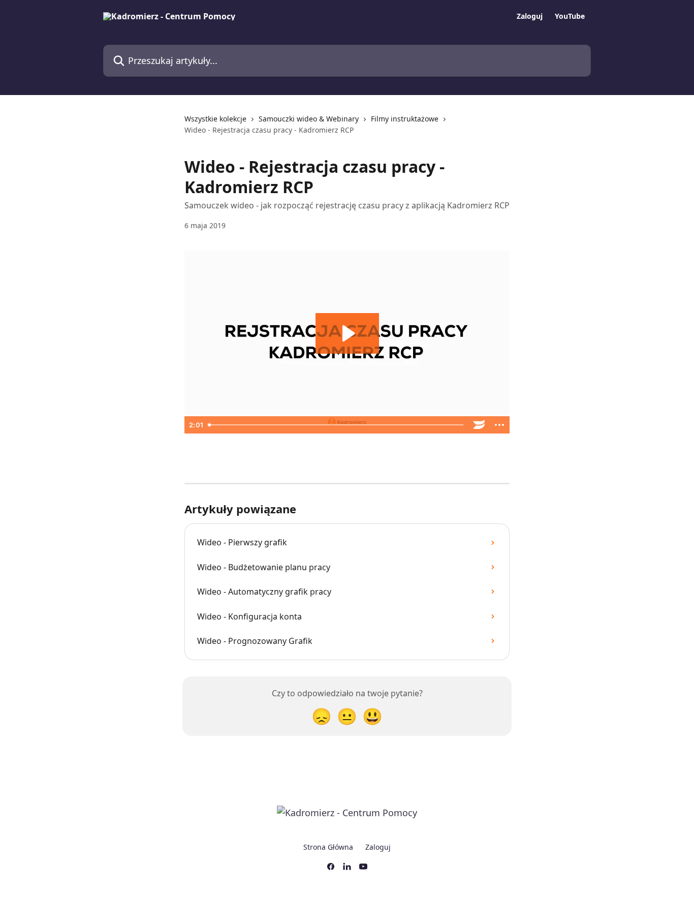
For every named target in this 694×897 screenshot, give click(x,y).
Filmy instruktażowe (404, 118)
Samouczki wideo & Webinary (309, 118)
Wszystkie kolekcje (215, 118)
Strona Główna (328, 847)
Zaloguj (530, 16)
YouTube (570, 16)
